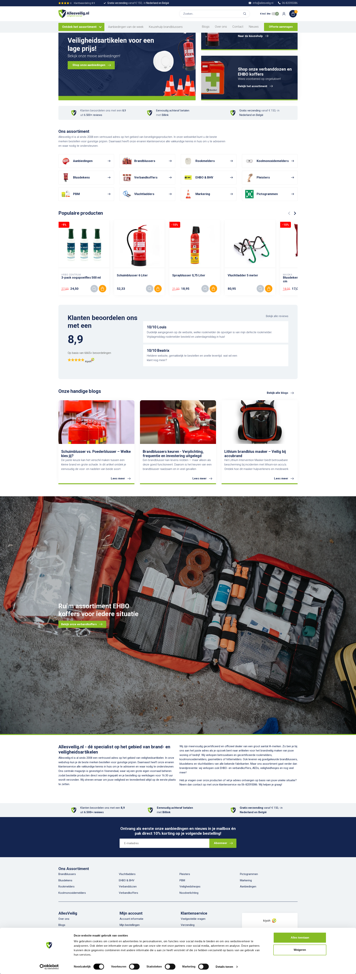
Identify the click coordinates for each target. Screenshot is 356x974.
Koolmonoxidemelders (72, 893)
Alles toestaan (300, 937)
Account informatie (131, 919)
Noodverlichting (188, 893)
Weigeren (300, 949)
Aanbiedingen (248, 886)
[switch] (134, 967)
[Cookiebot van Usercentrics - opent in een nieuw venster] (49, 967)
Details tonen (224, 966)
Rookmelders (66, 886)
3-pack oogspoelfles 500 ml (81, 277)
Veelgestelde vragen (193, 919)
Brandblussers (67, 874)
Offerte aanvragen (281, 26)
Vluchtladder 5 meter (243, 275)
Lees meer (118, 478)
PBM (182, 880)
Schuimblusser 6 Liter (132, 275)
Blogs (206, 26)
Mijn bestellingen (130, 925)
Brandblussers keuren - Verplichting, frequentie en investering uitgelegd (173, 453)
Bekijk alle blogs (277, 393)
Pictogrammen (249, 874)
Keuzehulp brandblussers (166, 27)
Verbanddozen (128, 886)
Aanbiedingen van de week (126, 27)
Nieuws (254, 26)
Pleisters (184, 874)
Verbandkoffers (128, 893)
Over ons (221, 26)
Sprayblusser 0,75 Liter (188, 275)
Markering (246, 880)
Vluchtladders (127, 874)
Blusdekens (65, 880)
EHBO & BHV (126, 880)
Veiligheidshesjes (189, 886)
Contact (237, 26)
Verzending (188, 925)
